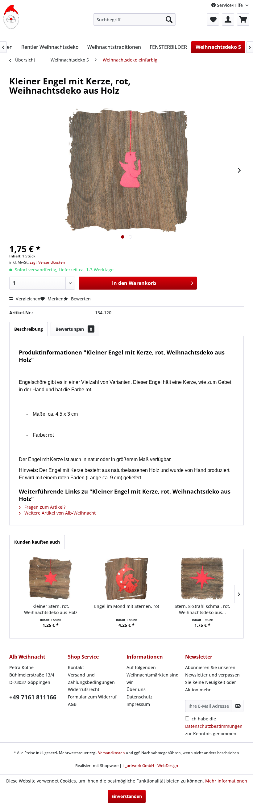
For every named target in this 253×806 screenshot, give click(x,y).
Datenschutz (139, 697)
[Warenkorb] (243, 19)
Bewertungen (74, 329)
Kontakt (76, 667)
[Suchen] (169, 19)
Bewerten (80, 299)
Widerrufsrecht (83, 689)
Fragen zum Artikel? (44, 507)
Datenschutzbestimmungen (214, 726)
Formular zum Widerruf (92, 697)
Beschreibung (28, 329)
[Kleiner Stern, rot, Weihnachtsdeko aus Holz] (50, 578)
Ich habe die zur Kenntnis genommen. (214, 726)
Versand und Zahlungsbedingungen (91, 678)
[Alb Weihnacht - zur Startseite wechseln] (11, 17)
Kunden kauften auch (37, 542)
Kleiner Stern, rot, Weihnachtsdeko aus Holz (50, 609)
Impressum (138, 704)
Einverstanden (126, 796)
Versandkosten (111, 752)
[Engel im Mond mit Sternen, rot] (126, 578)
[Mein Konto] (228, 19)
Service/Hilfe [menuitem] (230, 5)
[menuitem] (134, 19)
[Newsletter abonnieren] (237, 706)
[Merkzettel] (213, 19)
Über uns (136, 689)
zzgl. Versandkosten (47, 262)
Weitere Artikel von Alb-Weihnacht (59, 513)
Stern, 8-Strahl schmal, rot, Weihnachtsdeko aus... (202, 609)
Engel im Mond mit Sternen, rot (126, 606)
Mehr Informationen (226, 781)
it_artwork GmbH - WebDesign (150, 765)
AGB (72, 704)
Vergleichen (27, 299)
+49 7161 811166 (32, 697)
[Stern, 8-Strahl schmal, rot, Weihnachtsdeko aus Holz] (202, 578)
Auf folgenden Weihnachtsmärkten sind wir (152, 674)
